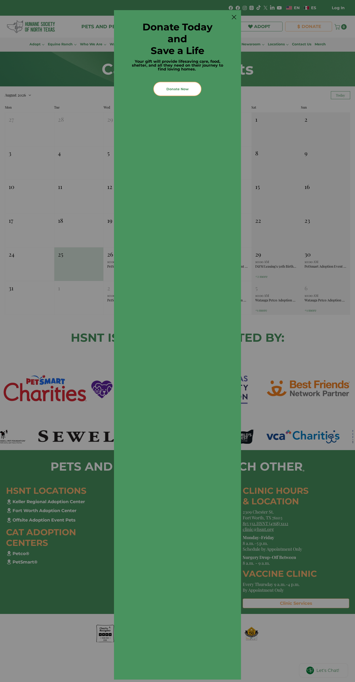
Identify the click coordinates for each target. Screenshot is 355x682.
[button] (234, 17)
